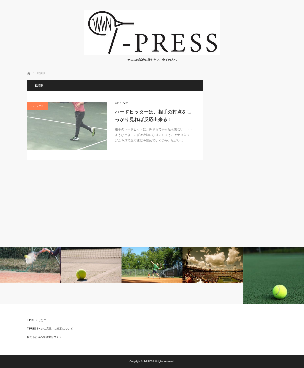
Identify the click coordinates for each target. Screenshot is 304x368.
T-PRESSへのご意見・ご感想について (50, 328)
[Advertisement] (244, 146)
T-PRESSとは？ (36, 320)
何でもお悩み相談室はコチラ (44, 337)
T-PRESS (149, 361)
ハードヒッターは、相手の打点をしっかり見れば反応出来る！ (153, 115)
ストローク (37, 105)
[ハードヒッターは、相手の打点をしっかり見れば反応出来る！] (67, 126)
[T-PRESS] (152, 54)
